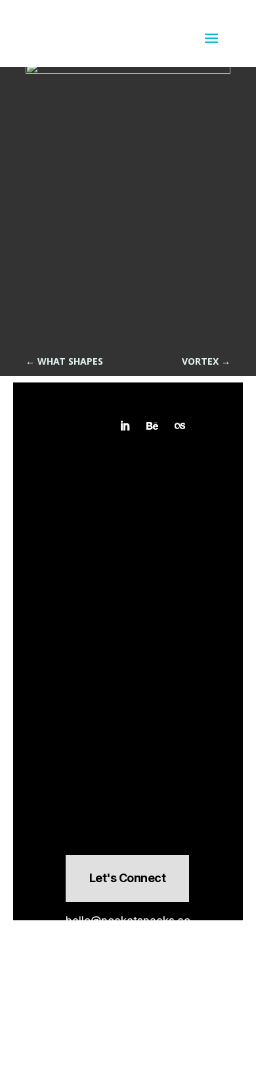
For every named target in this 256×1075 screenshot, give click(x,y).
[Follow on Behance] (152, 425)
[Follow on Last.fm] (179, 425)
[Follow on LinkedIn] (124, 425)
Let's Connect (127, 878)
